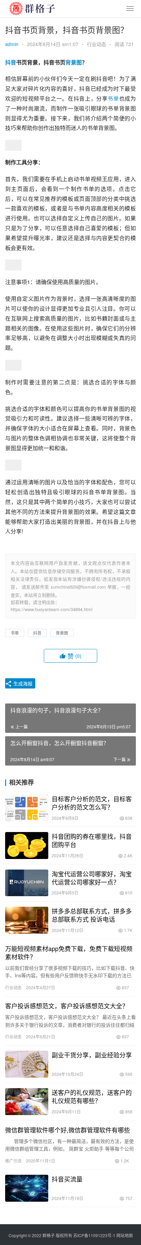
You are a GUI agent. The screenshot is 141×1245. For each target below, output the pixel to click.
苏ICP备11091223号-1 (94, 1235)
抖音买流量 (67, 1179)
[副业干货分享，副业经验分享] (26, 1064)
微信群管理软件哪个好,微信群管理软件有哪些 (67, 1130)
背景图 (73, 62)
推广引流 (13, 1161)
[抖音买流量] (26, 1188)
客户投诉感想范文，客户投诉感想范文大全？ (66, 1006)
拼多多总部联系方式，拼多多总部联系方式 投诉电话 (92, 915)
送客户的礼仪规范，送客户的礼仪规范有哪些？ (92, 1096)
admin (11, 44)
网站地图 (124, 1235)
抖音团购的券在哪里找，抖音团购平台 (92, 840)
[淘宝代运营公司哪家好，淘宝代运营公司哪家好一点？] (26, 883)
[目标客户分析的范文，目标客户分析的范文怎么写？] (26, 808)
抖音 (10, 62)
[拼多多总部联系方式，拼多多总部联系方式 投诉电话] (26, 920)
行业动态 (96, 44)
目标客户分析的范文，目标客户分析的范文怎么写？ (92, 803)
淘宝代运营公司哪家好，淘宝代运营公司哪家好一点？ (92, 878)
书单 (113, 98)
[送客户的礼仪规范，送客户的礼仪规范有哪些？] (26, 1101)
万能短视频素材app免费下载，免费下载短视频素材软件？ (68, 952)
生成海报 (22, 683)
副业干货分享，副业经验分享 (92, 1055)
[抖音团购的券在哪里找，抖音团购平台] (26, 845)
